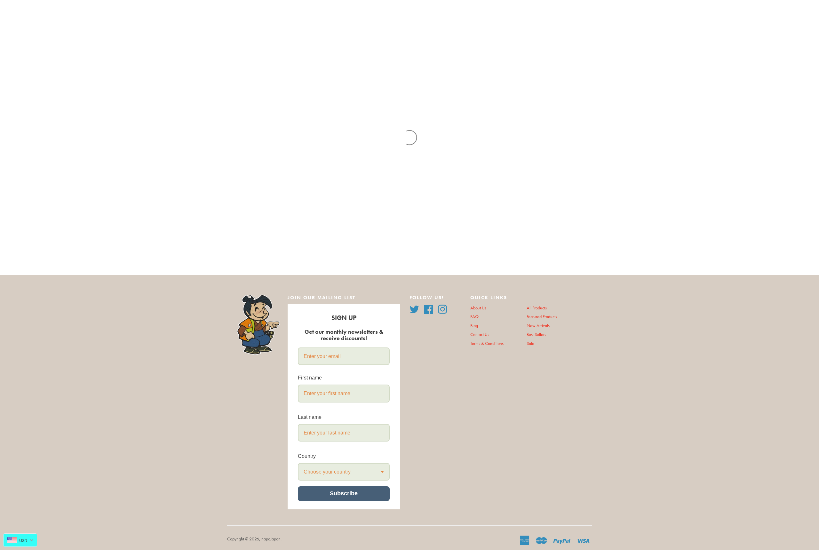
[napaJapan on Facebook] (428, 308)
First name (310, 377)
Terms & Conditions (487, 343)
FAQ (474, 316)
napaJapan (271, 539)
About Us (478, 308)
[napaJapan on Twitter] (414, 308)
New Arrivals (538, 325)
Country (307, 456)
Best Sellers (536, 334)
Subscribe (344, 493)
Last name (310, 417)
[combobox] (344, 472)
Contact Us (479, 334)
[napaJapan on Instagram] (442, 308)
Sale (530, 343)
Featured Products (542, 316)
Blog (474, 325)
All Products (537, 308)
